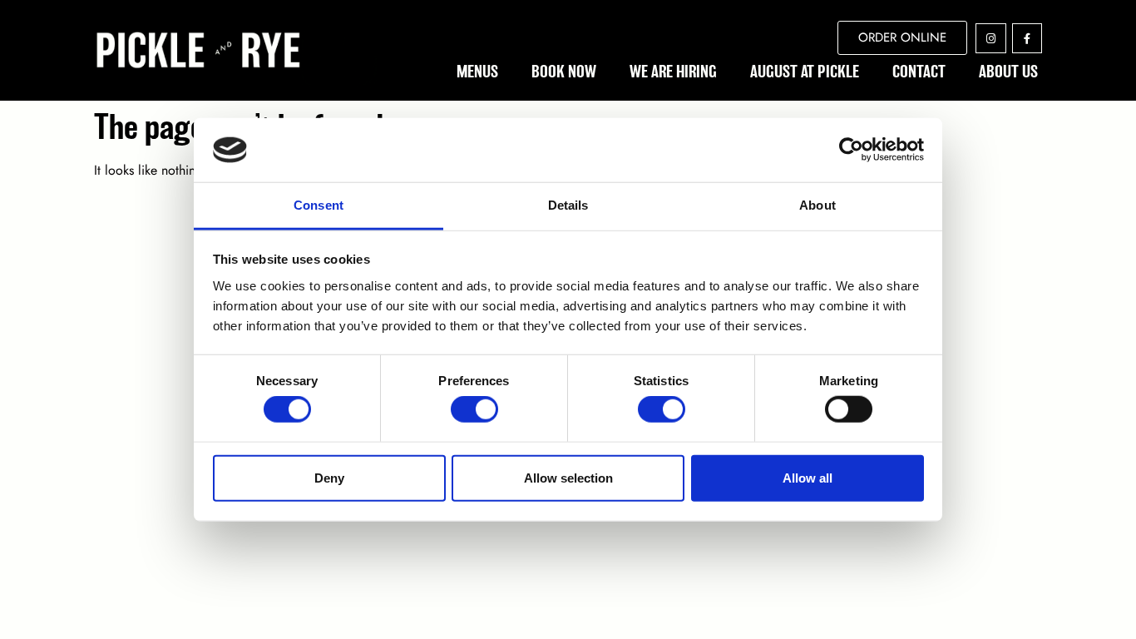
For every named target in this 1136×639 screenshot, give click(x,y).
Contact (919, 71)
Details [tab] (568, 205)
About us (1008, 71)
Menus (477, 71)
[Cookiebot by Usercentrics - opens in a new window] (851, 149)
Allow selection (568, 477)
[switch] (474, 409)
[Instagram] (990, 38)
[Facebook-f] (1027, 38)
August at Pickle (804, 71)
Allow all (807, 477)
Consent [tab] (318, 205)
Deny (329, 477)
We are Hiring (673, 71)
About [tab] (817, 205)
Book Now (563, 71)
